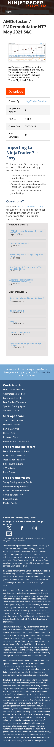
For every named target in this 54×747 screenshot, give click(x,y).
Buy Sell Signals (10, 498)
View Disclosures (19, 566)
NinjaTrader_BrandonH (36, 101)
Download (16, 91)
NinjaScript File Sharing (29, 206)
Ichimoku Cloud (10, 437)
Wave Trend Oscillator (14, 455)
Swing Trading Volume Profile (17, 482)
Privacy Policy (22, 517)
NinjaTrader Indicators (14, 389)
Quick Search (12, 385)
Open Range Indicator (14, 459)
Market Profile (10, 503)
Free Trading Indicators (19, 447)
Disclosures (8, 517)
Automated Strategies (14, 393)
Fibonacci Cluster (11, 424)
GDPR (33, 517)
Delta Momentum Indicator (16, 451)
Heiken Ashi (9, 433)
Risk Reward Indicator (13, 463)
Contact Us (44, 372)
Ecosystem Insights (12, 398)
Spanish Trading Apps (14, 406)
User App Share (13, 416)
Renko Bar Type (11, 428)
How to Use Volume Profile (16, 490)
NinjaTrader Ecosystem (27, 4)
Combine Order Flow (13, 494)
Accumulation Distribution (16, 441)
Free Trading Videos (16, 477)
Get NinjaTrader (11, 410)
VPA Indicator (9, 468)
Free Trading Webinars (14, 402)
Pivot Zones (9, 472)
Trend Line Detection (13, 420)
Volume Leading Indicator (15, 486)
